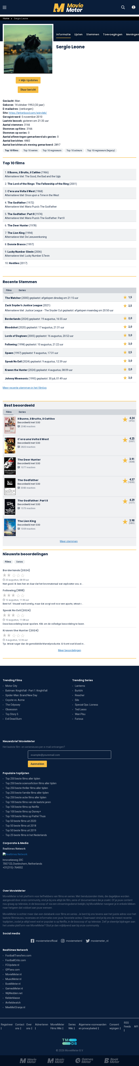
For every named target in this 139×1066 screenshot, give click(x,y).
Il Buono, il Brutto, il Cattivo (24, 172)
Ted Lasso (81, 709)
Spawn (9, 353)
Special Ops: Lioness (86, 704)
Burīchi (79, 690)
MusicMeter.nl (13, 979)
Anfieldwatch (13, 1002)
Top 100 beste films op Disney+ (23, 811)
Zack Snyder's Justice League (23, 305)
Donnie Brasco (16, 244)
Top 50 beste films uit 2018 (20, 825)
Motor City (11, 685)
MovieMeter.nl (13, 974)
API (136, 1026)
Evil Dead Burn (13, 718)
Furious (79, 718)
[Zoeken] (123, 7)
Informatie (63, 34)
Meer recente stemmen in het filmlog (25, 387)
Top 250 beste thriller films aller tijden (26, 788)
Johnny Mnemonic (16, 378)
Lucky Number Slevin (20, 251)
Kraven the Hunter (16, 370)
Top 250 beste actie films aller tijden (25, 797)
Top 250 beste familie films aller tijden (27, 792)
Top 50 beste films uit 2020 (20, 821)
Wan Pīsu (80, 714)
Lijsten (78, 34)
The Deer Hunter (17, 225)
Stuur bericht (28, 89)
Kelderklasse (12, 997)
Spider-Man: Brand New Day (21, 695)
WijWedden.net (13, 993)
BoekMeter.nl (12, 983)
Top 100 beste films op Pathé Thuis (25, 816)
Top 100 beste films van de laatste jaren (28, 802)
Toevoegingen (112, 34)
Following (11, 344)
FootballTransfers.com (18, 955)
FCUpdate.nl (12, 964)
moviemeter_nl (99, 940)
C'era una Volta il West (21, 191)
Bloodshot (11, 327)
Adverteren (41, 1024)
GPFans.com (12, 969)
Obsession (11, 709)
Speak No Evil (13, 361)
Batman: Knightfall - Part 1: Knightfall (26, 690)
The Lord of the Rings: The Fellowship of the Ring (38, 183)
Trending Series (82, 680)
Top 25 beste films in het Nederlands (26, 835)
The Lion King (16, 232)
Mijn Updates (28, 80)
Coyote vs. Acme (15, 700)
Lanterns (80, 685)
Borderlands (12, 318)
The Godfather (16, 202)
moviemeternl (74, 940)
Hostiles (14, 263)
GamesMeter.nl (14, 988)
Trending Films (12, 680)
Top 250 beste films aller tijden (22, 778)
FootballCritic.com (15, 960)
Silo (77, 700)
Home (6, 18)
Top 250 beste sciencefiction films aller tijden (30, 783)
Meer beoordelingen (69, 650)
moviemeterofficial (46, 940)
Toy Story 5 (11, 714)
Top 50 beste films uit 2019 (20, 830)
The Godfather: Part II (20, 214)
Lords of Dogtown (16, 336)
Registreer (7, 1024)
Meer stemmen (69, 541)
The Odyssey (12, 704)
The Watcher (13, 297)
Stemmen (92, 34)
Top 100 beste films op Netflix (22, 806)
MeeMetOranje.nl (15, 1007)
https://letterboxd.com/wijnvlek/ (28, 112)
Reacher (80, 695)
